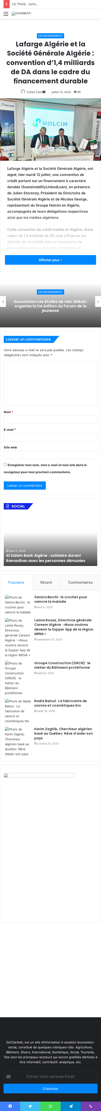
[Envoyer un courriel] (44, 92)
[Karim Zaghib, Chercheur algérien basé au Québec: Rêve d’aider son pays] (18, 742)
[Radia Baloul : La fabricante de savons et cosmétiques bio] (18, 711)
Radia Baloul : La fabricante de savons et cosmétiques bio (60, 703)
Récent (46, 582)
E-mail (10, 429)
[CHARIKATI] (21, 14)
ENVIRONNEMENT (50, 35)
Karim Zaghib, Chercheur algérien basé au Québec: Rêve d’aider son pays (63, 734)
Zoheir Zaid (34, 92)
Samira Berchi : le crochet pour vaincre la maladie (60, 599)
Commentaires (80, 582)
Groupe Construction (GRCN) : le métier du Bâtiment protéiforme (62, 665)
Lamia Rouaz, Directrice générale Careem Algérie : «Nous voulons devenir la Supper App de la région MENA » (63, 627)
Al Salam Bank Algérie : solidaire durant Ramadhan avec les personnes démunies (45, 558)
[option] (50, 301)
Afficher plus (49, 260)
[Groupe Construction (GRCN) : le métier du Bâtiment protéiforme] (18, 678)
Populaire (16, 582)
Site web (10, 447)
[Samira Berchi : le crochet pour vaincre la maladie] (18, 605)
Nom (8, 412)
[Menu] (6, 15)
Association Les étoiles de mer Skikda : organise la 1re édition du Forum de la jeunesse (51, 306)
